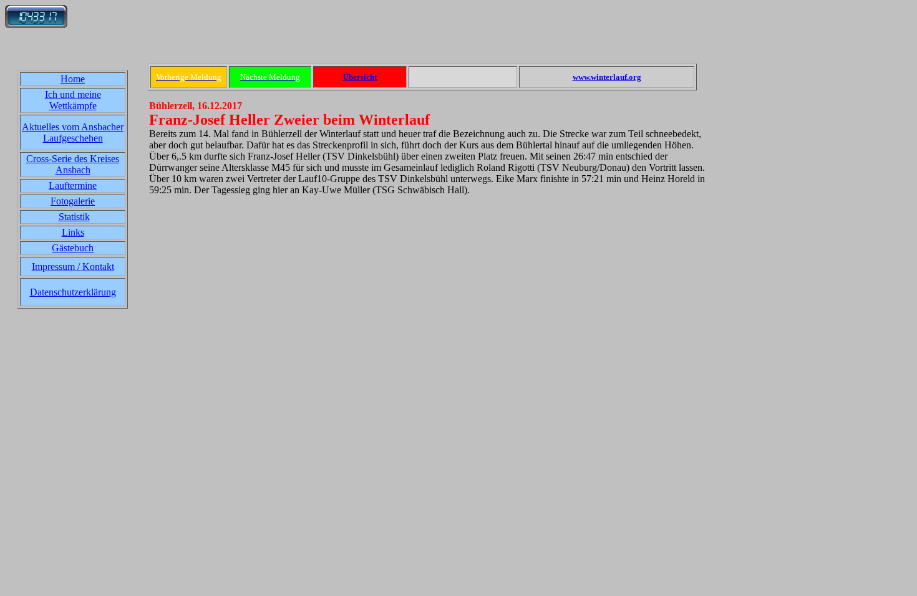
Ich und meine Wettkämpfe (73, 100)
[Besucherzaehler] (36, 24)
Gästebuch (73, 248)
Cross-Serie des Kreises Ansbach (72, 164)
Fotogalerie (73, 201)
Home (73, 79)
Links (73, 232)
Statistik (74, 216)
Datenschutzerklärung (73, 292)
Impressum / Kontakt (73, 266)
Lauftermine (73, 185)
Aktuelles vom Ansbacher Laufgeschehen (73, 132)
